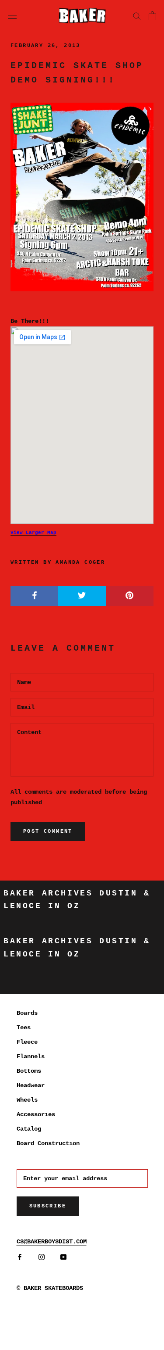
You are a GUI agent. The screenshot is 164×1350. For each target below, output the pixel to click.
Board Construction (48, 1143)
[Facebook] (20, 1257)
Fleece (27, 1042)
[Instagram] (41, 1257)
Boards (27, 1013)
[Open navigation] (12, 15)
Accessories (36, 1114)
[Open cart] (152, 15)
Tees (24, 1027)
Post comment (48, 831)
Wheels (27, 1099)
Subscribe (47, 1206)
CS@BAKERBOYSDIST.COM (52, 1241)
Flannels (31, 1056)
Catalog (29, 1128)
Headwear (31, 1085)
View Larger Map (33, 532)
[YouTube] (63, 1257)
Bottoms (29, 1070)
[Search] (137, 15)
